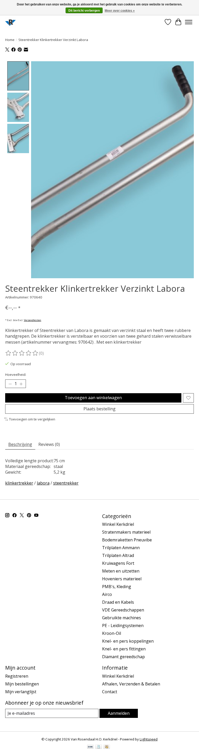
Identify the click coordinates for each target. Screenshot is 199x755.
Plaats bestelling (99, 409)
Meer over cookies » (120, 10)
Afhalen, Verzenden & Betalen (131, 684)
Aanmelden (119, 713)
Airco (107, 594)
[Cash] (106, 747)
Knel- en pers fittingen (124, 649)
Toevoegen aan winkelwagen (93, 397)
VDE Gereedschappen (123, 610)
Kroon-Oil (111, 633)
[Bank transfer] (90, 747)
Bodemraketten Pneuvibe (127, 540)
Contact (109, 692)
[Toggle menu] (188, 22)
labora (43, 483)
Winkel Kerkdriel (118, 524)
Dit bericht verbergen (84, 10)
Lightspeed (149, 739)
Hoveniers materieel (121, 579)
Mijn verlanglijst (20, 692)
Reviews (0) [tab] (49, 444)
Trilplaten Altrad (118, 555)
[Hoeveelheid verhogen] (21, 383)
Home (10, 39)
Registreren (16, 676)
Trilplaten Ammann (121, 547)
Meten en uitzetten (120, 571)
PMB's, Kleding (116, 586)
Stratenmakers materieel (126, 532)
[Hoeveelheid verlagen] (10, 383)
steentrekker (66, 483)
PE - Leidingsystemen (123, 625)
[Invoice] (98, 747)
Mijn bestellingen (22, 684)
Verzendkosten (32, 320)
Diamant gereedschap (123, 656)
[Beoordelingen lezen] (22, 353)
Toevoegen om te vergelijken (32, 419)
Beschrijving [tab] (20, 444)
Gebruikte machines (121, 618)
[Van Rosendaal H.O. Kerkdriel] (10, 22)
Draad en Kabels (118, 602)
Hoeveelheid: (15, 374)
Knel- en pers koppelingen (128, 641)
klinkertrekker (19, 483)
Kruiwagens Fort (118, 563)
